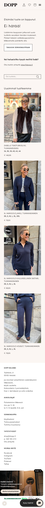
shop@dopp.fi (27, 65)
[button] (4, 503)
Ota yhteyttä (9, 442)
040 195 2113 (11, 439)
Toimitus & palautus (12, 425)
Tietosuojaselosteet (12, 422)
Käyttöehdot (9, 419)
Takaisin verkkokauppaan (18, 47)
